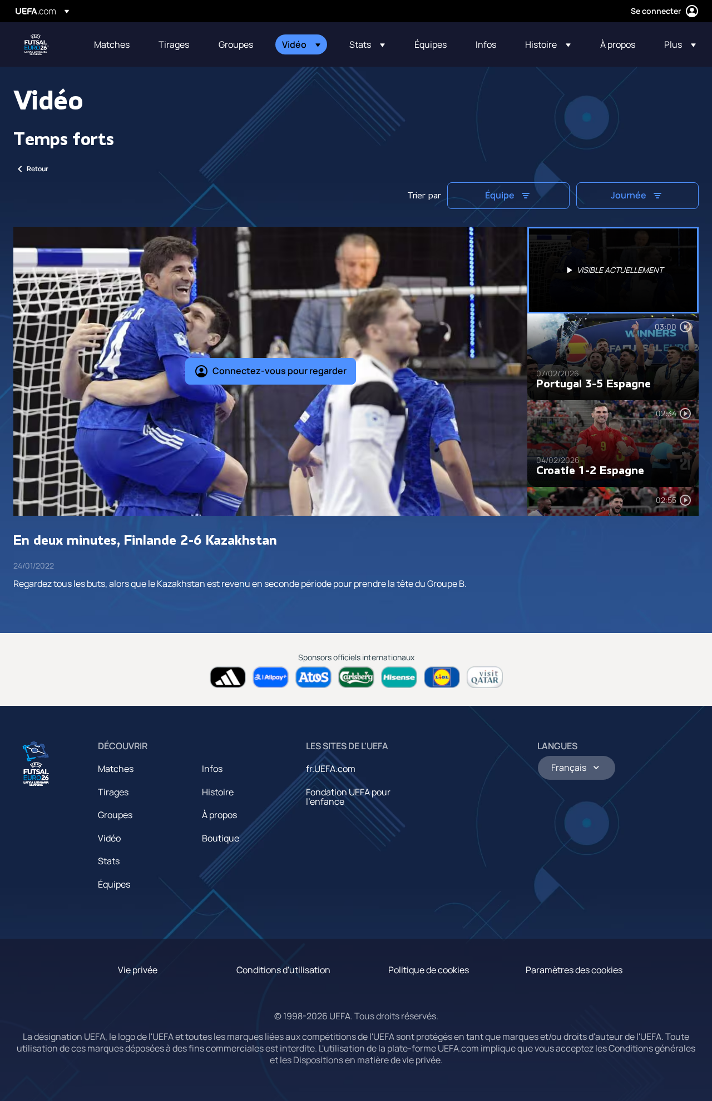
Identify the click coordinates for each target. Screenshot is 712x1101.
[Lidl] (442, 677)
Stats (109, 861)
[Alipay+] (271, 677)
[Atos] (313, 677)
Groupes (115, 815)
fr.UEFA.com (330, 769)
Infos (212, 769)
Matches (116, 769)
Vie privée (137, 970)
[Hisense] (399, 677)
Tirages (113, 792)
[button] (301, 44)
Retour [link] (37, 168)
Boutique (220, 838)
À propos (219, 815)
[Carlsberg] (356, 677)
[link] (112, 44)
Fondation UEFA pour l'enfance (348, 797)
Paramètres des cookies (574, 970)
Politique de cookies (428, 970)
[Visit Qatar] (485, 677)
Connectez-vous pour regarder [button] (279, 371)
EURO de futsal (36, 44)
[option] (613, 270)
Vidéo (109, 838)
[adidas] (228, 677)
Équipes (114, 884)
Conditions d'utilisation (283, 970)
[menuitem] (112, 44)
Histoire (218, 792)
